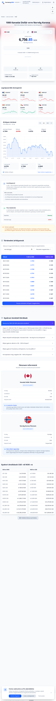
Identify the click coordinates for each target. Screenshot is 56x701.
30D (44, 123)
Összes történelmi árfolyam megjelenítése (28, 303)
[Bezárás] (51, 692)
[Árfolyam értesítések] (53, 2)
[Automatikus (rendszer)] (52, 11)
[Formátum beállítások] (52, 7)
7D (40, 123)
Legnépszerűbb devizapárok (26, 2)
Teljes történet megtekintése (45, 172)
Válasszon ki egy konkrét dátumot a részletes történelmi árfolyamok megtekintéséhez (24, 246)
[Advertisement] (28, 9)
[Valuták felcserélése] (28, 32)
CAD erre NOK (9, 16)
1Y (51, 123)
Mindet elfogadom (15, 696)
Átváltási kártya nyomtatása (29, 518)
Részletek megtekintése (42, 249)
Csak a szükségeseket (29, 696)
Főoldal (3, 16)
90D (48, 123)
